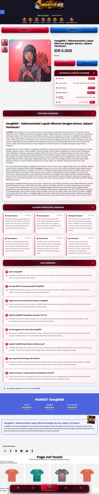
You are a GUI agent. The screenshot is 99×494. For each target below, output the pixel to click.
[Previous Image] (10, 61)
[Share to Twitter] (5, 451)
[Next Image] (49, 61)
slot (39, 193)
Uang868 (9, 132)
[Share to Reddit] (27, 451)
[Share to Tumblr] (32, 451)
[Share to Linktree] (16, 451)
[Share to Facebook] (10, 451)
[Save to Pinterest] (21, 451)
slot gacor (39, 168)
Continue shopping (6, 461)
